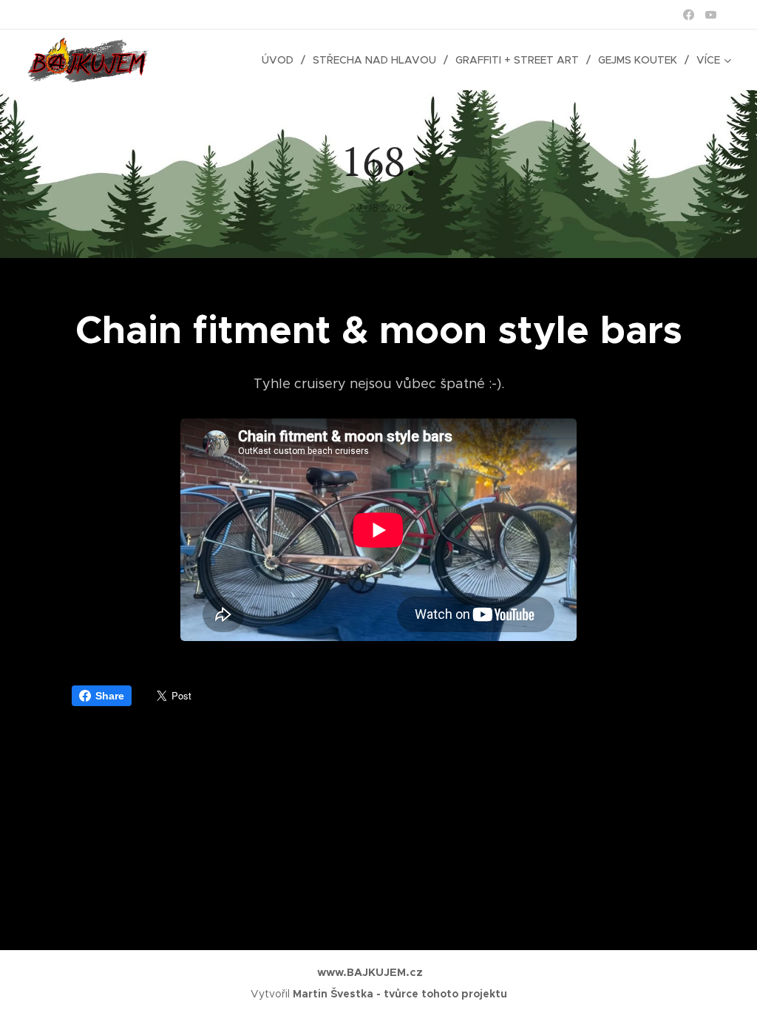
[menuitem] (281, 59)
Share (109, 696)
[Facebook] (688, 14)
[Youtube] (711, 14)
